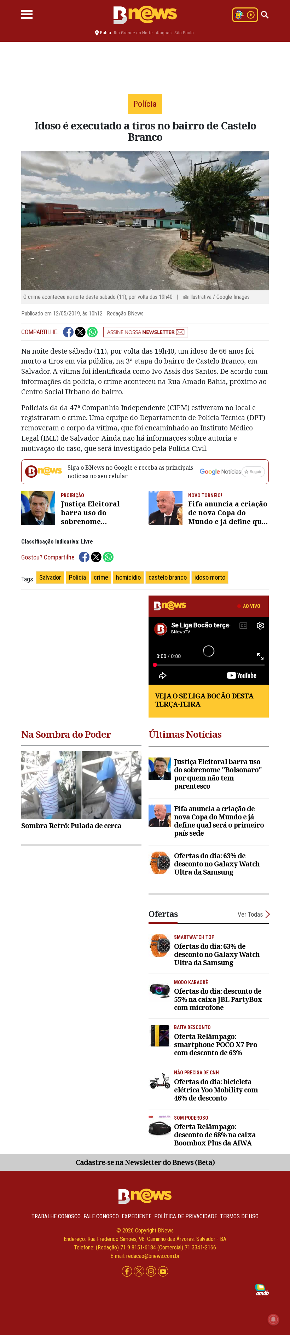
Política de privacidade (185, 1216)
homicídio (128, 577)
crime (101, 577)
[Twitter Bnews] (140, 1271)
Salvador (50, 577)
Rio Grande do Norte (133, 32)
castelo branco (168, 577)
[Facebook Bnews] (128, 1271)
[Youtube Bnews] (163, 1271)
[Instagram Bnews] (152, 1271)
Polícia (77, 577)
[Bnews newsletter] (145, 332)
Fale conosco (101, 1216)
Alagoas (164, 32)
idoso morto (210, 577)
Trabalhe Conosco (56, 1216)
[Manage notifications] (273, 1319)
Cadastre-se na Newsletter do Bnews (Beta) (145, 1162)
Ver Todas (250, 914)
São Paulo (184, 32)
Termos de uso (239, 1216)
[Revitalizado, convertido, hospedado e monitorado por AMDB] (262, 1289)
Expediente (136, 1216)
